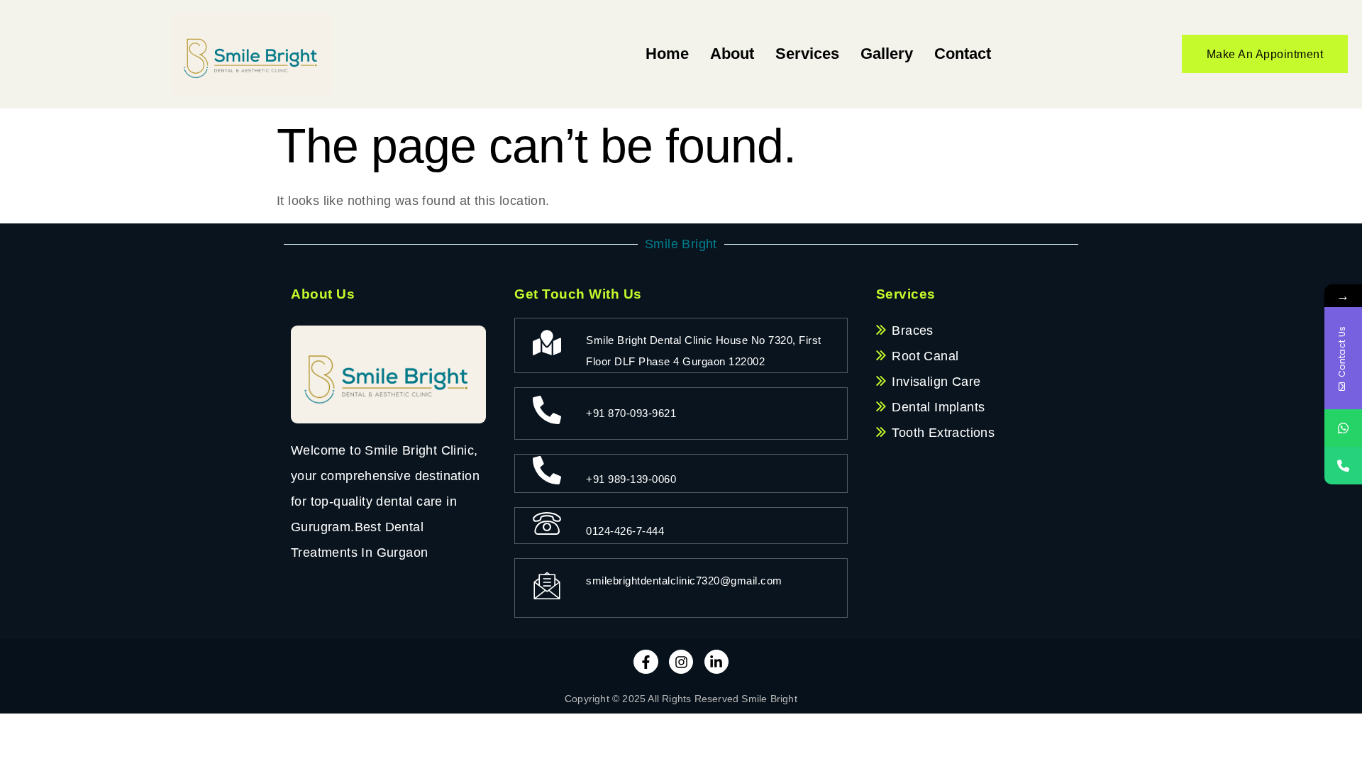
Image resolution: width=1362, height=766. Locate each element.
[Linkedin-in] (716, 662)
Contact (962, 53)
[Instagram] (681, 662)
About (732, 53)
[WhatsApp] (1343, 428)
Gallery (886, 53)
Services (807, 53)
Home (667, 53)
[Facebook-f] (645, 662)
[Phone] (1343, 465)
